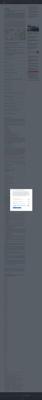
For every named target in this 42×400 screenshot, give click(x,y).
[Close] (31, 190)
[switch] (28, 199)
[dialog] (21, 200)
